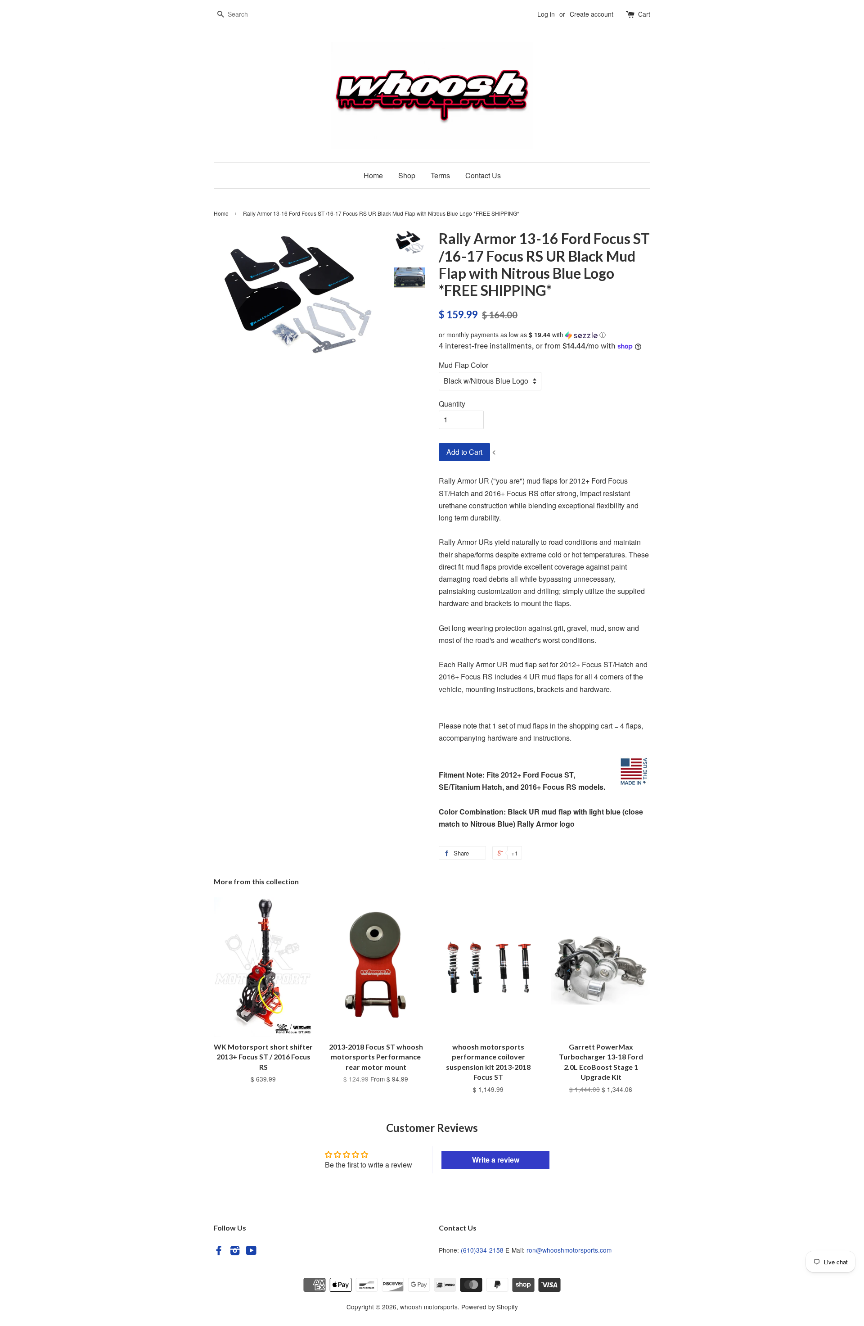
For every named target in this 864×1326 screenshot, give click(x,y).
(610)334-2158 (482, 1249)
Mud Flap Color (463, 365)
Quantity (452, 403)
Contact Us (483, 175)
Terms (440, 175)
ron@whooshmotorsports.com (569, 1249)
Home (373, 175)
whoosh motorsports (429, 1306)
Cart (644, 13)
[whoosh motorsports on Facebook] (219, 1251)
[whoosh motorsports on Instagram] (235, 1251)
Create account (591, 13)
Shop (406, 175)
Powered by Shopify (489, 1306)
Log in (546, 13)
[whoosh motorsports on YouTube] (251, 1251)
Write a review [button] (495, 1159)
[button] (544, 334)
